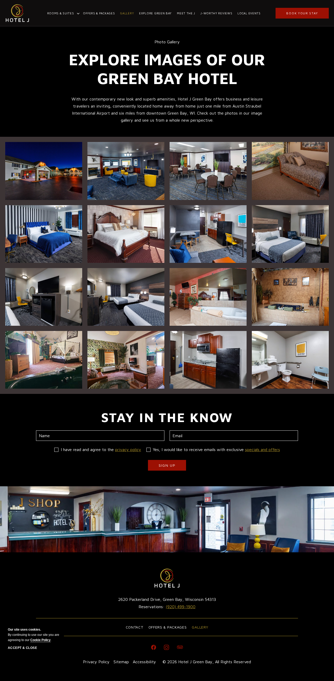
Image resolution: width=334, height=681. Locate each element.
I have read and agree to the (101, 449)
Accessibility (144, 661)
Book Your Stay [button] (302, 13)
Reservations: (167, 603)
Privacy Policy (96, 661)
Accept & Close (22, 648)
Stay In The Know (167, 417)
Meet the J (186, 13)
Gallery (127, 13)
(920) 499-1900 (180, 606)
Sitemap (121, 661)
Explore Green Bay (155, 13)
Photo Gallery (167, 41)
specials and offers (262, 449)
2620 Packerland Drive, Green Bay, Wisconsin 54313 (167, 599)
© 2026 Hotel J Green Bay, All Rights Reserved (207, 661)
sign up (169, 467)
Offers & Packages (99, 13)
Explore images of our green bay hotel (167, 68)
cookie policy (40, 640)
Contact (134, 627)
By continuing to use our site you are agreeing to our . (33, 635)
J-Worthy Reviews (216, 13)
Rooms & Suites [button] (60, 13)
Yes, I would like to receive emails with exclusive (216, 449)
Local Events (248, 13)
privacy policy (128, 449)
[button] (43, 171)
